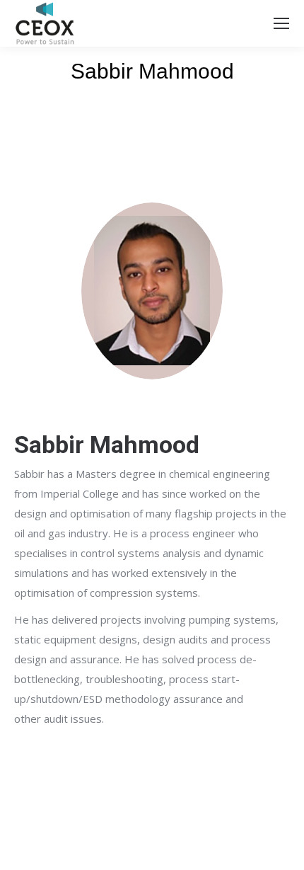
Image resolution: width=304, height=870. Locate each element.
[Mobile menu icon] (281, 23)
